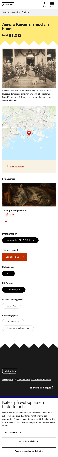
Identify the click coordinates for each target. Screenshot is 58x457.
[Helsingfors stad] (9, 371)
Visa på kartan (17, 166)
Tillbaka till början (40, 387)
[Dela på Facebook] (11, 35)
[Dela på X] (20, 35)
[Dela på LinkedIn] (15, 35)
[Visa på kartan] (29, 133)
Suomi (6, 12)
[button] (29, 133)
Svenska (15, 12)
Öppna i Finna (16, 256)
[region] (29, 133)
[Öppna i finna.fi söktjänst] (29, 87)
